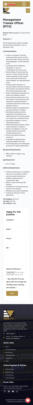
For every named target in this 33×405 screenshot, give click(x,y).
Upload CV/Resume (13, 269)
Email (8, 229)
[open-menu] (28, 10)
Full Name (10, 220)
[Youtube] (12, 391)
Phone (9, 238)
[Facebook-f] (4, 391)
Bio (8, 248)
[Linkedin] (8, 391)
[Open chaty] (27, 400)
